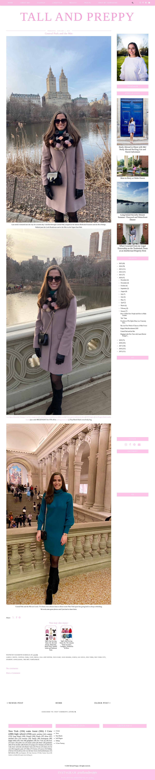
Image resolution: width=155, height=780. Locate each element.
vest (21, 741)
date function (33, 753)
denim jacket (31, 743)
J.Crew (58, 731)
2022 (120, 272)
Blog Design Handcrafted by (77, 778)
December (124, 280)
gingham (30, 741)
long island (17, 736)
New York (89, 657)
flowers (38, 747)
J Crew (48, 731)
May (122, 300)
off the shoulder (15, 745)
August (123, 291)
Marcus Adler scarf (59, 417)
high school (20, 734)
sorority (24, 738)
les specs (81, 657)
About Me (25, 3)
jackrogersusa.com (62, 420)
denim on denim (13, 755)
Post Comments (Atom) (64, 711)
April (122, 303)
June (122, 297)
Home (10, 3)
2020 (120, 277)
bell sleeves (11, 753)
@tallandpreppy (77, 772)
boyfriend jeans (44, 751)
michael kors (13, 738)
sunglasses (17, 659)
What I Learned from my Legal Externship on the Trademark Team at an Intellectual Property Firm (133, 248)
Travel (87, 3)
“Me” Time (123, 318)
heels (45, 747)
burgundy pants (18, 749)
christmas (41, 745)
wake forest (31, 731)
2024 (120, 266)
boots (15, 657)
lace (12, 751)
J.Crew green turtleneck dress (75, 417)
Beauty (73, 3)
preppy (33, 745)
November (124, 283)
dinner (41, 743)
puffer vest (21, 743)
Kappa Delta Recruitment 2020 (129, 328)
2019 (120, 340)
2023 (120, 269)
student (9, 659)
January (123, 311)
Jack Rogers (66, 657)
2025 (120, 263)
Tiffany (58, 741)
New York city (99, 657)
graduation (49, 743)
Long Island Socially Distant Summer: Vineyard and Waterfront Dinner (132, 217)
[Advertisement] (132, 397)
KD (48, 745)
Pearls (38, 736)
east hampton (22, 753)
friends (28, 736)
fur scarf (57, 657)
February (123, 308)
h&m (28, 749)
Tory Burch (59, 736)
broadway (20, 751)
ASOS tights (90, 417)
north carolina (37, 734)
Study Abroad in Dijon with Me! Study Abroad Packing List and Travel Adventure (132, 149)
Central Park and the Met (127, 331)
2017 (120, 346)
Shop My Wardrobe (107, 3)
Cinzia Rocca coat (45, 417)
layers (13, 743)
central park (23, 657)
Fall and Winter (46, 657)
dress (36, 657)
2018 (120, 343)
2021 (120, 275)
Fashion (41, 3)
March (122, 305)
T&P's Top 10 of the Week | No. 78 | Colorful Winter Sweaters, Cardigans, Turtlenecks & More (67, 644)
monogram (44, 738)
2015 (120, 351)
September (124, 288)
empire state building (25, 755)
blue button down (44, 753)
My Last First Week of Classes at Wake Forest (133, 326)
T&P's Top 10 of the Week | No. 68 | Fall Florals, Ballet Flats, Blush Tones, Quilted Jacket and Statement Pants (51, 645)
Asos (57, 733)
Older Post (102, 703)
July (122, 294)
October (123, 286)
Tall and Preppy (77, 16)
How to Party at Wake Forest (132, 178)
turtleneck (34, 659)
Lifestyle (57, 3)
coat (31, 657)
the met (26, 659)
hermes (35, 749)
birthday (49, 749)
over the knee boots (31, 751)
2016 (120, 349)
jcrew (74, 657)
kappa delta (12, 741)
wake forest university (15, 747)
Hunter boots (29, 747)
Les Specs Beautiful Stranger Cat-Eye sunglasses (22, 417)
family (34, 738)
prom (42, 749)
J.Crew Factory (60, 743)
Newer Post (15, 703)
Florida (26, 745)
